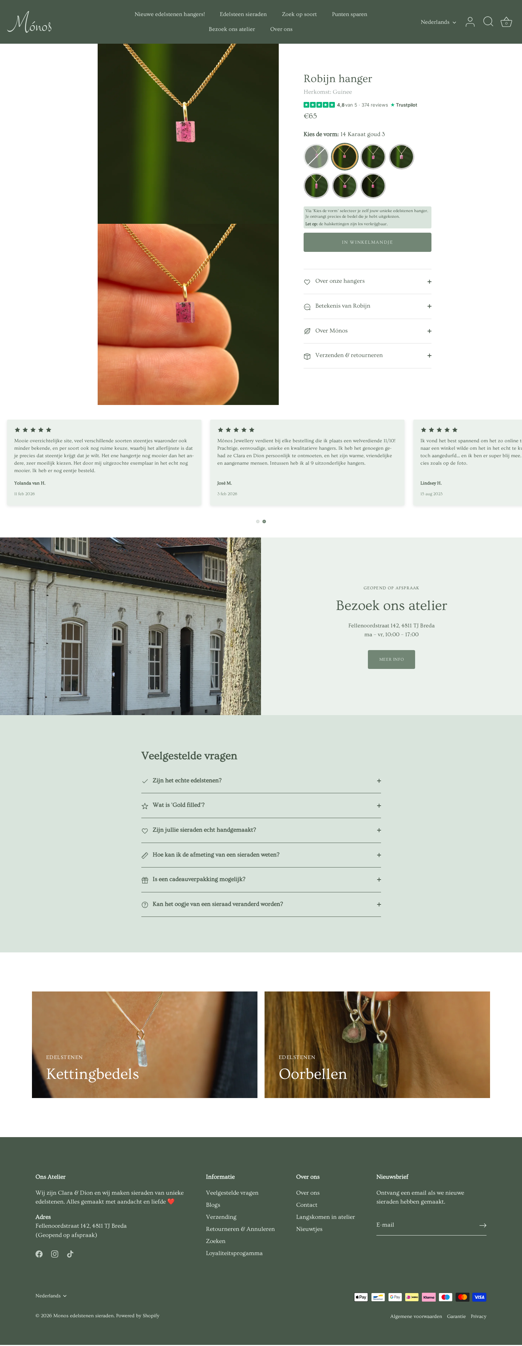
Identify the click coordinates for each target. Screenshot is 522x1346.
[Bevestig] (482, 1225)
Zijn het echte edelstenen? (186, 780)
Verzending (221, 1216)
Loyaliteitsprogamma (234, 1253)
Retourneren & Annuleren (240, 1229)
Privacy (478, 1316)
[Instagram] (54, 1252)
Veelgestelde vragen (232, 1192)
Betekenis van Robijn (342, 305)
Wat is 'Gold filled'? (178, 804)
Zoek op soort (299, 14)
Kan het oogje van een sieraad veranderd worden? (217, 904)
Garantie (456, 1316)
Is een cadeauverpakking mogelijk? (198, 879)
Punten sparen (349, 14)
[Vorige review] (258, 521)
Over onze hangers (339, 280)
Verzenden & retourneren (348, 355)
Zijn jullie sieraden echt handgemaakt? (203, 829)
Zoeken (215, 1241)
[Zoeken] (488, 22)
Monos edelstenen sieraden (83, 1316)
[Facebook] (39, 1252)
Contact (306, 1204)
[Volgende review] (264, 521)
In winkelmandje (367, 242)
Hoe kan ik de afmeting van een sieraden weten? (215, 854)
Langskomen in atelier (325, 1216)
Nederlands (435, 22)
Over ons (281, 29)
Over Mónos (331, 330)
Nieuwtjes (309, 1229)
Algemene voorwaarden (416, 1316)
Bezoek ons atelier (232, 29)
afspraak (83, 1235)
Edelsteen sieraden (243, 14)
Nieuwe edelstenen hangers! (170, 14)
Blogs (213, 1204)
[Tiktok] (70, 1252)
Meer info (391, 659)
